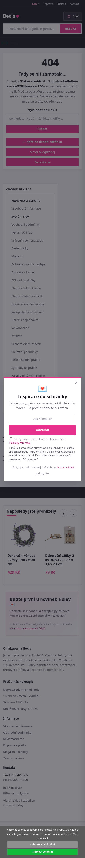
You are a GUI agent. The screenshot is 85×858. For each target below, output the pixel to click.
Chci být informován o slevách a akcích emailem (37, 440)
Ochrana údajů (65, 467)
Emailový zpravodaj (19, 442)
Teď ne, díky (43, 473)
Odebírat (42, 430)
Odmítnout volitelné (42, 844)
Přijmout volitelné (42, 851)
